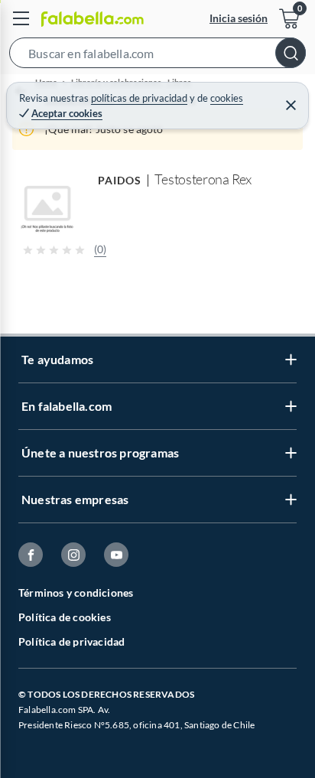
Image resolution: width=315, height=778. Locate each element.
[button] (157, 55)
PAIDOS (119, 180)
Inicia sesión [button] (238, 17)
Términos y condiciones (75, 592)
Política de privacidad (71, 641)
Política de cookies (64, 616)
